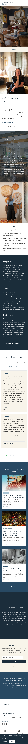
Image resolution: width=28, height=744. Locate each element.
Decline (5, 741)
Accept (12, 741)
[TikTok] (8, 724)
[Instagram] (2, 724)
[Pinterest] (6, 724)
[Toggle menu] (25, 3)
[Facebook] (4, 724)
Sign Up (14, 661)
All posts (14, 586)
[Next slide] (26, 26)
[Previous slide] (2, 26)
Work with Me (14, 691)
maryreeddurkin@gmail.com (8, 713)
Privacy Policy (17, 664)
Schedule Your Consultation (14, 343)
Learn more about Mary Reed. (9, 127)
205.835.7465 (5, 715)
